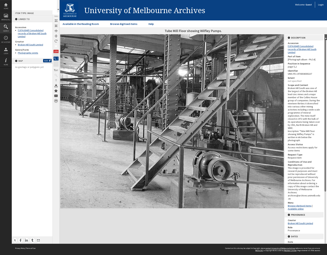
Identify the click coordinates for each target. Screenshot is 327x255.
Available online (296, 208)
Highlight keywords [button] (56, 80)
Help (151, 24)
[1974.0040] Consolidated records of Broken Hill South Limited (32, 33)
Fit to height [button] (56, 36)
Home (6, 8)
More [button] (6, 65)
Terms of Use (30, 248)
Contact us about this (56, 95)
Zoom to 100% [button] (56, 46)
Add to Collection (56, 90)
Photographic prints (28, 52)
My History (5, 42)
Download (56, 85)
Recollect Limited (290, 250)
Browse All (6, 20)
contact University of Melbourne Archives (280, 248)
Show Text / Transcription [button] (56, 70)
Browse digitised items (123, 24)
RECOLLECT (259, 250)
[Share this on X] (15, 238)
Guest (309, 4)
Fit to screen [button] (56, 25)
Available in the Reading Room (81, 24)
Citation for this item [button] (56, 100)
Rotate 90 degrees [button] (56, 41)
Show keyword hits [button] (56, 75)
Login (6, 53)
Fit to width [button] (56, 30)
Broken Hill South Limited (30, 44)
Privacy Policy (20, 248)
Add (46, 60)
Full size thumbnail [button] (56, 20)
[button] (56, 59)
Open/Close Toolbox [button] (58, 6)
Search (6, 31)
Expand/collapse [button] (325, 37)
